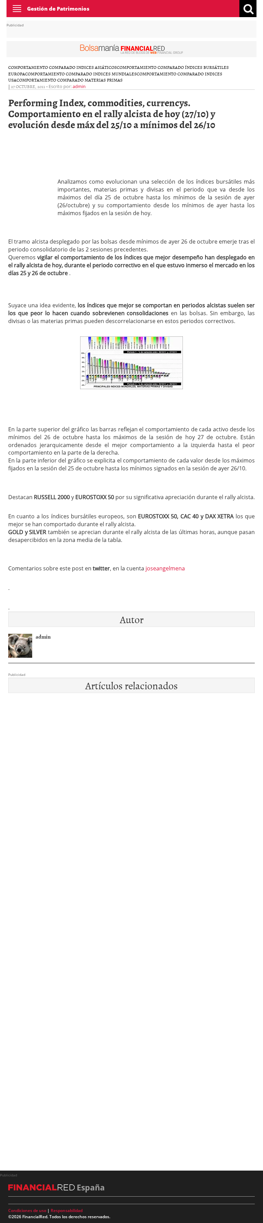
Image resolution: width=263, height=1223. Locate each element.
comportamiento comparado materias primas (69, 79)
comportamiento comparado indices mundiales (81, 73)
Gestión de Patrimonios (58, 8)
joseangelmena (165, 568)
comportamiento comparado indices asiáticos (62, 67)
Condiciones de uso (27, 1210)
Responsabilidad (67, 1210)
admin (79, 86)
